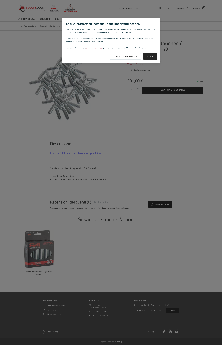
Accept (150, 56)
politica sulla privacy (94, 48)
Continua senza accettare (125, 56)
